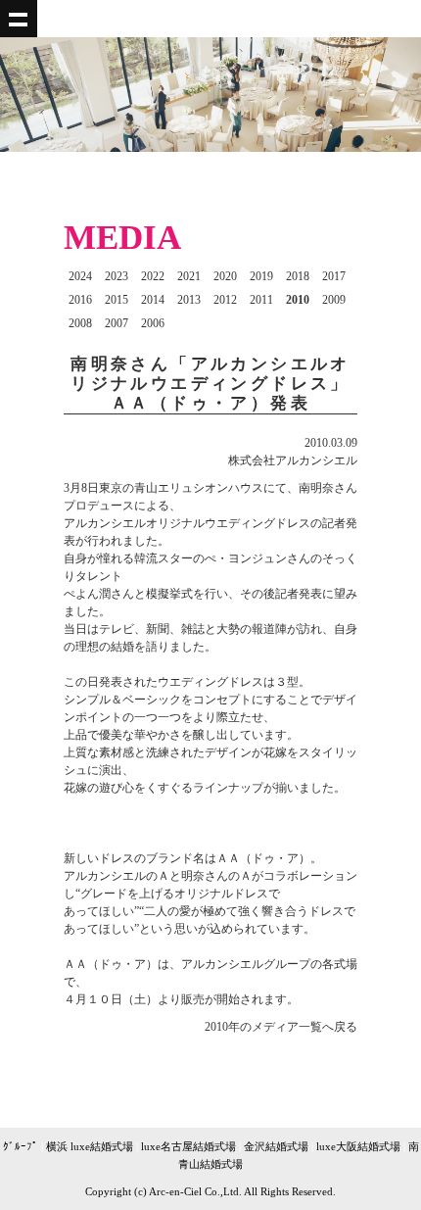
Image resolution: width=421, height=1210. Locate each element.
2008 (80, 323)
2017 (334, 276)
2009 (334, 300)
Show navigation (18, 18)
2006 (152, 323)
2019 (261, 276)
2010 (297, 300)
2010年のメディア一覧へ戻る (281, 1027)
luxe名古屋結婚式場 (188, 1146)
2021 (189, 276)
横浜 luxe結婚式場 (89, 1146)
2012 (225, 300)
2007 (116, 323)
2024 (80, 276)
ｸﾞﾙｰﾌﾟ (20, 1146)
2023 (116, 276)
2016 (80, 300)
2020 (225, 276)
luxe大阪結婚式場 (358, 1146)
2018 (297, 276)
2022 (152, 276)
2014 (152, 300)
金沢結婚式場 (276, 1146)
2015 (116, 300)
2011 (261, 300)
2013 (189, 300)
